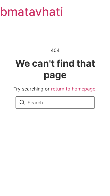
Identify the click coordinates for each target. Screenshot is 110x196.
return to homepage (73, 89)
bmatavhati (31, 11)
